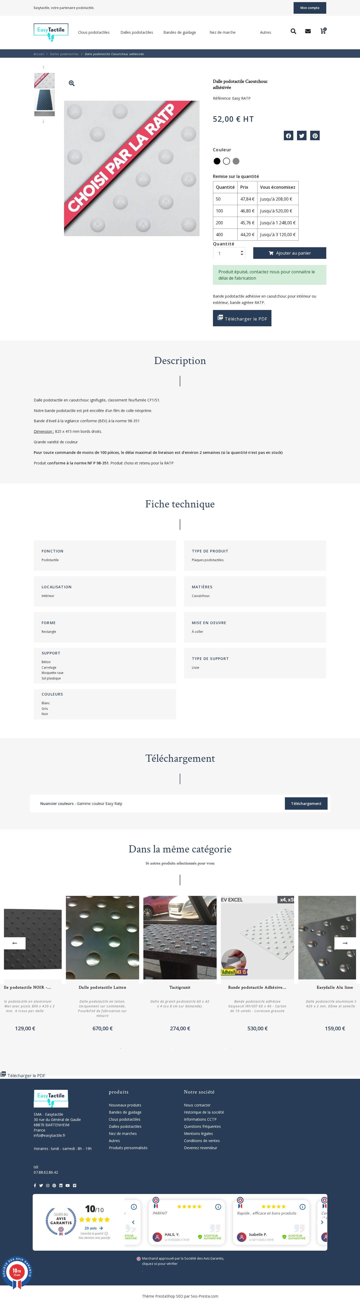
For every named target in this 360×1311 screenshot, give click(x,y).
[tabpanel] (180, 965)
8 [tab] (176, 1048)
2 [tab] (128, 1048)
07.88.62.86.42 (46, 1172)
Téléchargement (306, 803)
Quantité (224, 244)
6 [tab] (160, 1048)
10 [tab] (191, 1048)
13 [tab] (215, 1048)
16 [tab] (239, 1048)
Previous (44, 67)
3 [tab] (136, 1048)
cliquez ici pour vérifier (160, 1263)
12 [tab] (207, 1048)
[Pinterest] (315, 135)
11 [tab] (199, 1048)
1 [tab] (120, 1048)
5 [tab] (152, 1048)
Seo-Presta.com (204, 1296)
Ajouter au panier (293, 253)
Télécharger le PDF (242, 318)
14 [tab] (223, 1048)
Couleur (222, 150)
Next (44, 121)
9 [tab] (184, 1048)
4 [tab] (144, 1048)
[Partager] (288, 135)
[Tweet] (302, 135)
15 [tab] (231, 1048)
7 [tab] (168, 1048)
